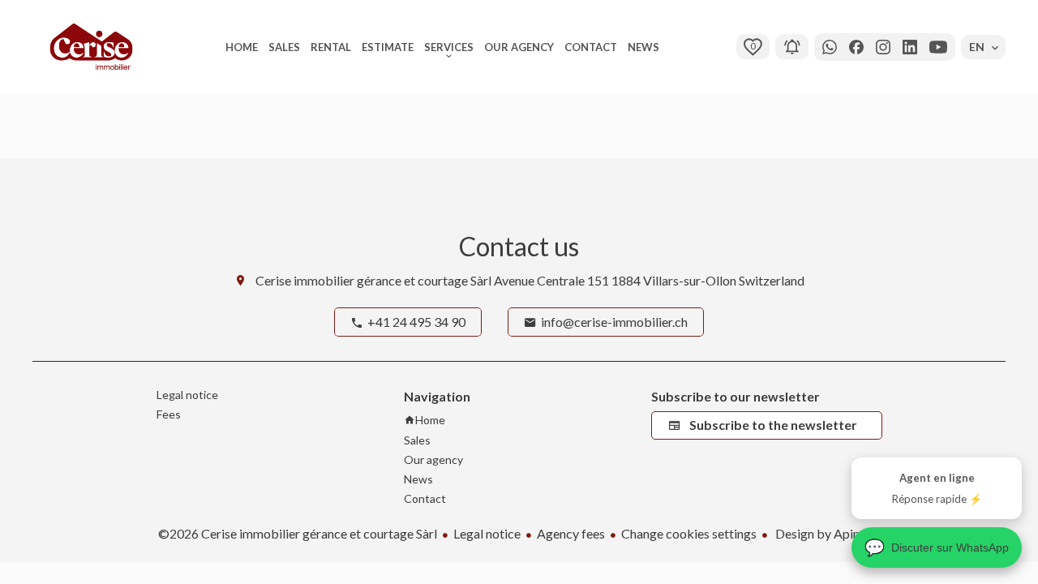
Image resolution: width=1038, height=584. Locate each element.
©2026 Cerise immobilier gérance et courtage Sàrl (297, 533)
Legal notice (487, 533)
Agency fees (571, 533)
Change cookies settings (689, 533)
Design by (826, 533)
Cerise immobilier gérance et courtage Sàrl (373, 280)
